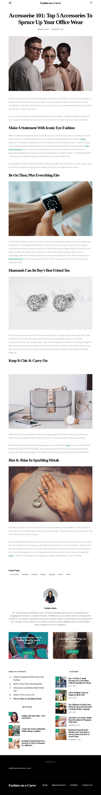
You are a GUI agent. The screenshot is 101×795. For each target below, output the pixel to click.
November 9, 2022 (35, 647)
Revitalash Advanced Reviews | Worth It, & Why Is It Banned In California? (33, 743)
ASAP (11, 556)
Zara (68, 445)
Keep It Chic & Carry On (24, 695)
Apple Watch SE (16, 259)
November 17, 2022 (57, 29)
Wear (69, 574)
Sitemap (74, 785)
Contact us (87, 785)
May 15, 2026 (72, 698)
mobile (43, 574)
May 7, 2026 (72, 712)
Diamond (26, 574)
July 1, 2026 (72, 686)
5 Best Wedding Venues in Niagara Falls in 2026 (78, 694)
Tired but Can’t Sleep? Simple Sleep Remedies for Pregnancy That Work (80, 720)
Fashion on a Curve (50, 3)
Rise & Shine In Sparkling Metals (28, 699)
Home (45, 785)
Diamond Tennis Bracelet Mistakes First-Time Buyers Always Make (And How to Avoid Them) (79, 733)
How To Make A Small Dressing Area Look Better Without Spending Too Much (79, 680)
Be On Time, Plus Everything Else (28, 684)
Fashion (35, 574)
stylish (83, 139)
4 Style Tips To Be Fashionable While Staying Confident (33, 730)
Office (61, 574)
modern (52, 574)
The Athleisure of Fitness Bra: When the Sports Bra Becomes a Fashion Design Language (80, 707)
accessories (14, 574)
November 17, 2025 (74, 739)
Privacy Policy (59, 785)
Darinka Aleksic (43, 29)
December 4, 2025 (74, 725)
